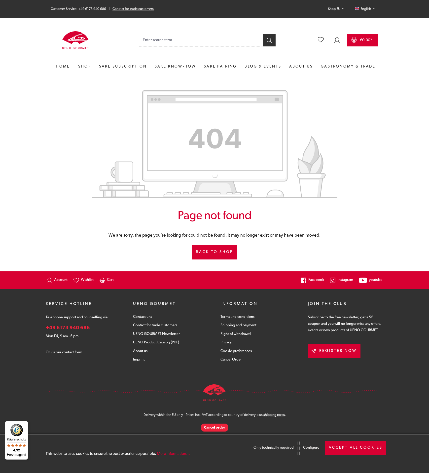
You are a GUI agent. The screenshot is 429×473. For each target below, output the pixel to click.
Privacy (226, 342)
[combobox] (201, 40)
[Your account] (337, 40)
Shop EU (334, 9)
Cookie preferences (236, 351)
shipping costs (274, 415)
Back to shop (214, 252)
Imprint (139, 360)
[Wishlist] (320, 40)
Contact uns (142, 317)
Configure (311, 448)
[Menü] (25, 424)
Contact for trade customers (133, 9)
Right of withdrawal (235, 334)
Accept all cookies (356, 448)
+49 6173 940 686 (68, 328)
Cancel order (214, 428)
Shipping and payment (238, 325)
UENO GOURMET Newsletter (156, 334)
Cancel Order (231, 360)
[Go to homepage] (75, 40)
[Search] (269, 40)
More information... (173, 454)
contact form (72, 352)
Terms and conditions (237, 317)
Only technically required (273, 448)
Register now (338, 351)
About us (140, 351)
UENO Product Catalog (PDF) (156, 342)
